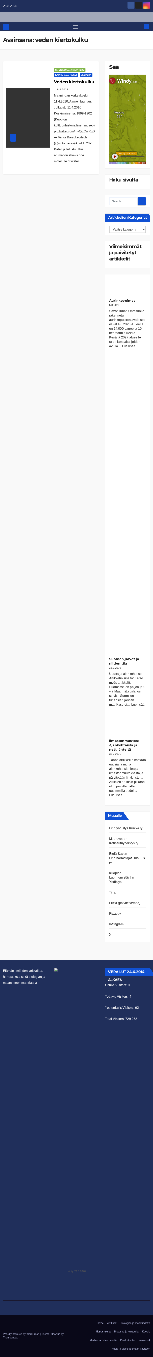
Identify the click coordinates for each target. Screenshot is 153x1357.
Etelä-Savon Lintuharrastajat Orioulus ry (127, 858)
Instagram (116, 924)
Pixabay (115, 913)
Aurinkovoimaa (122, 301)
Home (100, 1322)
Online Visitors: (116, 985)
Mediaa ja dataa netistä (103, 1340)
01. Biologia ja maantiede (69, 70)
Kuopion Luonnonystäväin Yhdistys (121, 877)
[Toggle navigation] (76, 27)
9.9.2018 (62, 89)
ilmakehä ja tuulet (66, 75)
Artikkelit (112, 1322)
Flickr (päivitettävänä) (124, 903)
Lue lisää (128, 346)
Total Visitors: (115, 1019)
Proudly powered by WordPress (21, 1333)
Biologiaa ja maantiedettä (135, 1322)
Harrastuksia (103, 1331)
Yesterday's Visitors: (120, 1007)
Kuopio (146, 1331)
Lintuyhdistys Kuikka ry (126, 828)
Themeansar (10, 1337)
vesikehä (86, 75)
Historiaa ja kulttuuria (126, 1331)
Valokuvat (144, 1340)
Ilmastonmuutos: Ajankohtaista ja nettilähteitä (124, 745)
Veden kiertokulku (74, 82)
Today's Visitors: (117, 996)
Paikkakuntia (127, 1340)
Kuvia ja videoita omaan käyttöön (131, 1348)
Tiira (112, 892)
